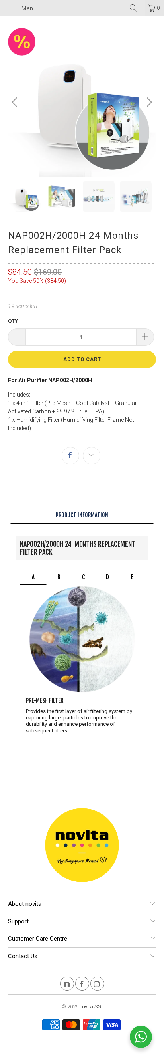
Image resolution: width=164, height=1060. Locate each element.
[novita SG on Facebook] (82, 985)
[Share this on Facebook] (70, 455)
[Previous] (16, 102)
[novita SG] (82, 8)
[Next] (148, 102)
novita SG (90, 1007)
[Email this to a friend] (91, 455)
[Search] (136, 8)
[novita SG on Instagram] (97, 985)
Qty (13, 321)
